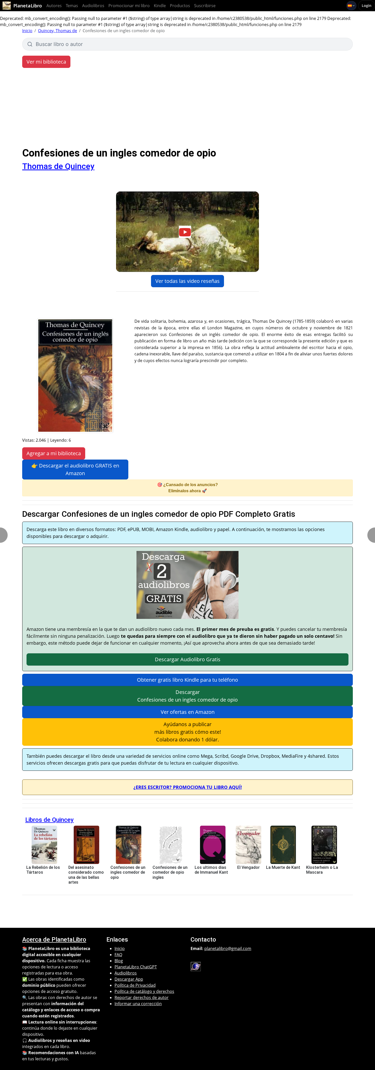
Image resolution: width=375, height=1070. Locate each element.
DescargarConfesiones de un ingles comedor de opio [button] (187, 696)
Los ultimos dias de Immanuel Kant (211, 870)
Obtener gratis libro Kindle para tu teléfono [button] (187, 679)
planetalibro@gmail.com (227, 948)
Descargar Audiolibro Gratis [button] (187, 659)
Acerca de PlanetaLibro (54, 939)
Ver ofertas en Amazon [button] (188, 711)
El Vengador (248, 867)
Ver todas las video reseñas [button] (187, 281)
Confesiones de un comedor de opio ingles (170, 872)
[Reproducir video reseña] (187, 232)
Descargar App (129, 979)
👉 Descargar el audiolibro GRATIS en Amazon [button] (75, 469)
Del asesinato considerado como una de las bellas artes (86, 875)
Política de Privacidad (135, 985)
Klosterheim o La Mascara (322, 870)
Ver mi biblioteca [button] (46, 61)
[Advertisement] (187, 109)
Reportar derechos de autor (142, 997)
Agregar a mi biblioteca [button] (54, 453)
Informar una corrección (138, 1003)
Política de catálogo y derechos (144, 991)
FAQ (118, 954)
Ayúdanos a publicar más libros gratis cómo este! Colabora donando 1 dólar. (187, 732)
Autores (54, 5)
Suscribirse (205, 5)
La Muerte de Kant (283, 867)
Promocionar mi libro (129, 5)
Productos (180, 5)
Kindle (160, 5)
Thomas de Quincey (58, 166)
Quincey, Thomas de (57, 30)
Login (366, 5)
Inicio (27, 30)
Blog (119, 961)
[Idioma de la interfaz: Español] (351, 5)
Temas (72, 5)
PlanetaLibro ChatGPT (136, 967)
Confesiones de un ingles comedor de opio (127, 872)
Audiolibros (93, 5)
